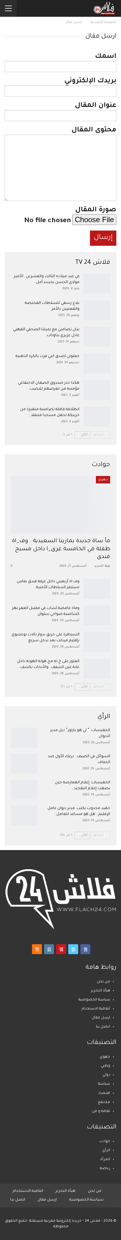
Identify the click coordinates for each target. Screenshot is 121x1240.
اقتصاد (104, 1093)
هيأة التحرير (100, 991)
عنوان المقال (95, 106)
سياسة (104, 1084)
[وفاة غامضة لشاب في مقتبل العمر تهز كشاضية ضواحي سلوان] (96, 615)
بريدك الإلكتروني (90, 81)
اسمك (105, 57)
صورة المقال (95, 210)
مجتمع (104, 1102)
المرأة (105, 1160)
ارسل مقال (101, 1018)
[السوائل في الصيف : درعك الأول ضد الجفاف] (24, 764)
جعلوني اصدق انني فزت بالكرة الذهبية (47, 356)
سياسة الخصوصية (94, 1000)
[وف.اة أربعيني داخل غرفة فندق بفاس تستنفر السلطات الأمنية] (96, 589)
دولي (106, 1075)
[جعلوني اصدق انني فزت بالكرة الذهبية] (96, 363)
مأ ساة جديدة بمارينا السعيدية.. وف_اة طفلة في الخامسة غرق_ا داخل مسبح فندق (61, 549)
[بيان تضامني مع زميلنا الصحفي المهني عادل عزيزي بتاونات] (96, 337)
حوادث (104, 1142)
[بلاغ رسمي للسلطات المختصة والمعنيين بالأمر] (96, 310)
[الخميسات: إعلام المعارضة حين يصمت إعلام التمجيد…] (24, 790)
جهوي (103, 480)
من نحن (103, 982)
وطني (105, 1066)
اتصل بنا (103, 1027)
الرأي (106, 1151)
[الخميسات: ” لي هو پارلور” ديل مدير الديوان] (24, 738)
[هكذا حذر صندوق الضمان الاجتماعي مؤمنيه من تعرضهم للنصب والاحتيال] (96, 390)
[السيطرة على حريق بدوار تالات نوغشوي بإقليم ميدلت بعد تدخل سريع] (96, 642)
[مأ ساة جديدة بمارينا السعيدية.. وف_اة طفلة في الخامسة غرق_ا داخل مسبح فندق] (60, 505)
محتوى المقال (93, 130)
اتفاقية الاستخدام (96, 1009)
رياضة (105, 1169)
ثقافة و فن (101, 1112)
